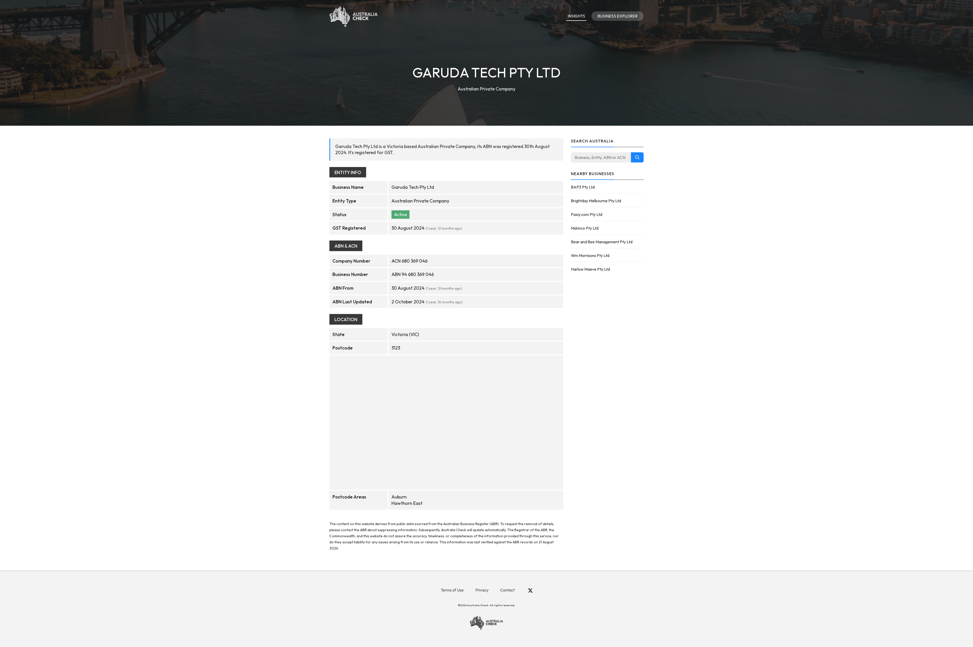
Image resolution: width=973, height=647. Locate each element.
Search (637, 157)
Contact (507, 590)
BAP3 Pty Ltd (583, 187)
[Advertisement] (607, 357)
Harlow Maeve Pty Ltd (590, 269)
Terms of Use (452, 590)
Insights (576, 16)
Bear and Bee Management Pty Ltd (601, 241)
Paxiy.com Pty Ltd (586, 214)
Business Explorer (617, 16)
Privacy (482, 590)
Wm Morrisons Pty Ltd (590, 255)
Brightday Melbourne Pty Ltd (596, 200)
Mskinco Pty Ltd (584, 228)
